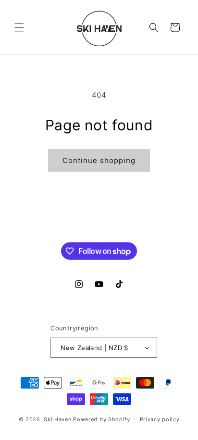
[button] (19, 27)
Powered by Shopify (101, 419)
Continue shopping (99, 160)
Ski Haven (57, 419)
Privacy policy (160, 419)
